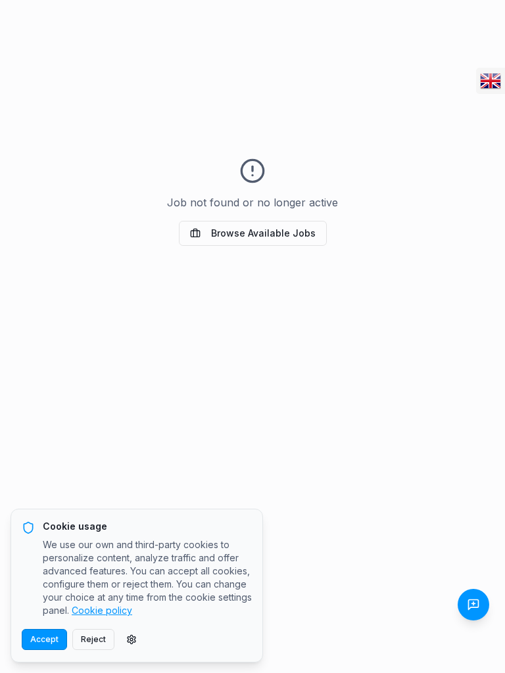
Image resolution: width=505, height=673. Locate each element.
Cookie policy (102, 610)
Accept (44, 639)
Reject (93, 639)
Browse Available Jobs (263, 233)
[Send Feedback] (473, 604)
